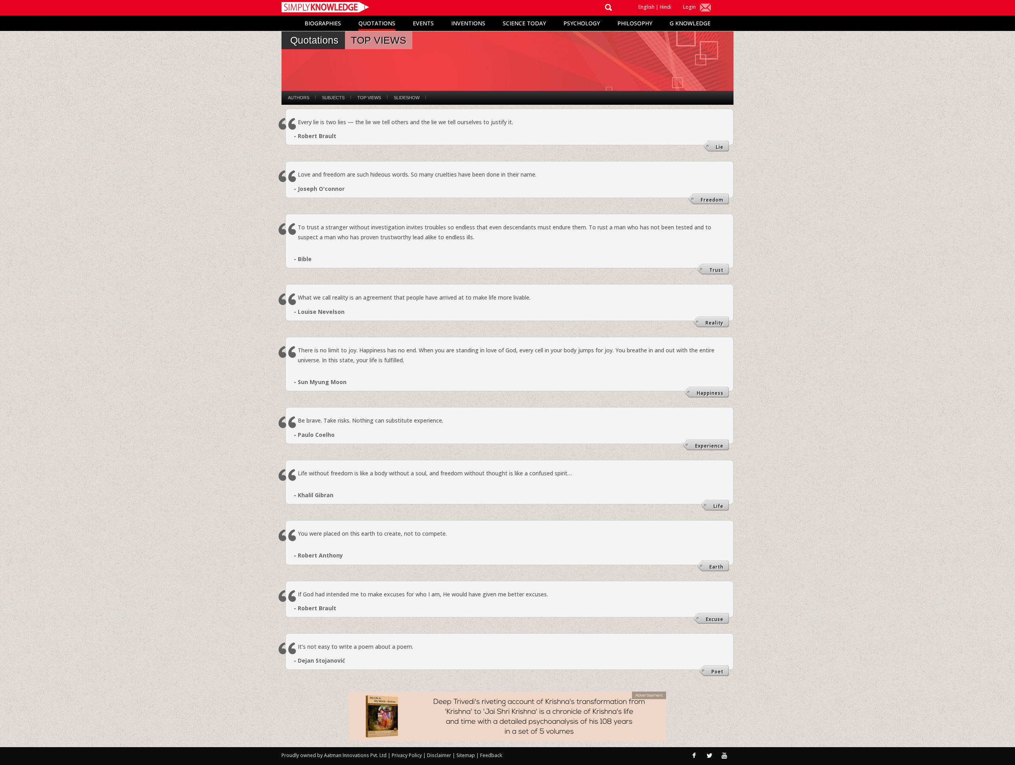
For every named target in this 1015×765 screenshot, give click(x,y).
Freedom (712, 199)
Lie (719, 147)
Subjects (333, 97)
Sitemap (466, 755)
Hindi (665, 7)
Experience (709, 445)
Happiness (710, 393)
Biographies (322, 23)
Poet (717, 671)
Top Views (369, 97)
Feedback (491, 755)
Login (689, 7)
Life (718, 506)
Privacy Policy (407, 755)
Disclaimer (439, 755)
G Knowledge (690, 23)
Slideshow (406, 97)
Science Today (524, 23)
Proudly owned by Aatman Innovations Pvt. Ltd (334, 755)
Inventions (468, 23)
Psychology (581, 23)
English (646, 7)
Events (423, 23)
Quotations (376, 23)
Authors (298, 97)
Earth (716, 566)
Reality (714, 322)
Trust (716, 270)
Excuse (714, 619)
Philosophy (634, 23)
